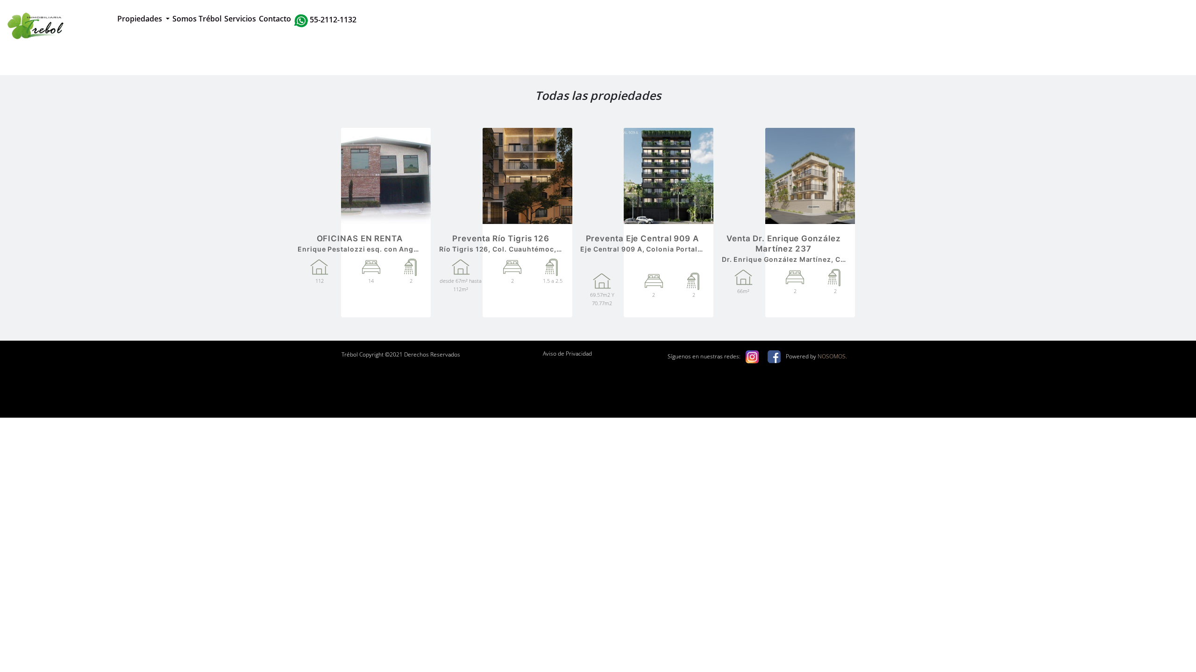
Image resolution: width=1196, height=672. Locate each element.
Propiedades (140, 19)
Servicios (240, 19)
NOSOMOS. (832, 356)
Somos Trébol (196, 19)
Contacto (275, 19)
